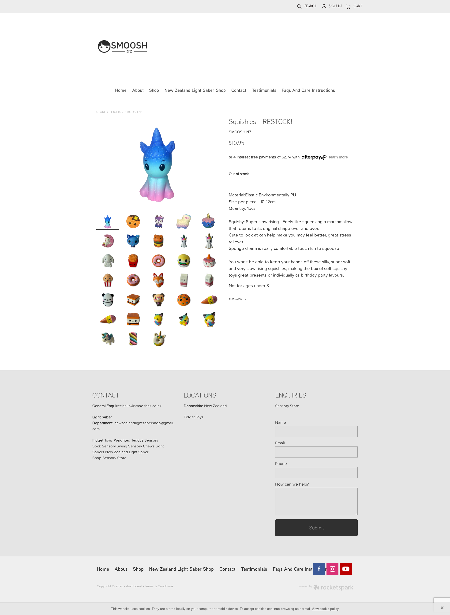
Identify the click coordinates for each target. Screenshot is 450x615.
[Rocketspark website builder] (325, 588)
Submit (316, 527)
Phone (281, 463)
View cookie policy (325, 609)
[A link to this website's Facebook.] (319, 569)
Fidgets (115, 112)
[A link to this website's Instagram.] (332, 569)
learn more (338, 157)
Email (280, 443)
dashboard (134, 586)
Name (280, 422)
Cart (357, 6)
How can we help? (292, 484)
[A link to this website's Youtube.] (346, 569)
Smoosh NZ (133, 112)
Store (101, 112)
